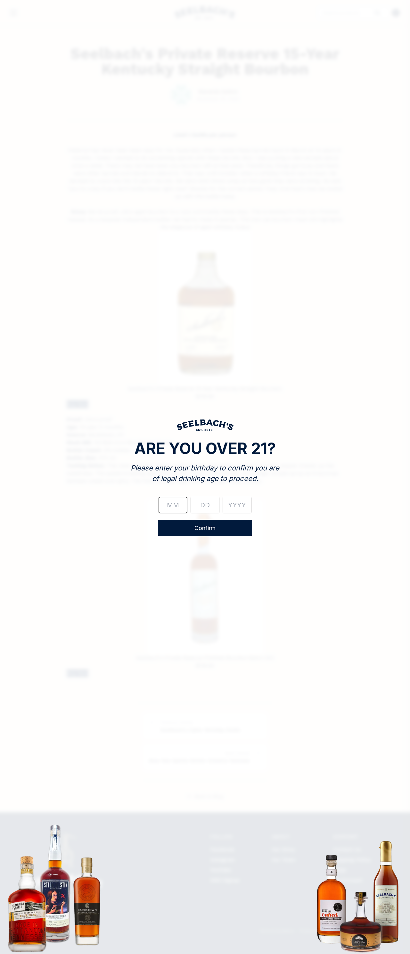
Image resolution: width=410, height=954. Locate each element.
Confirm (205, 528)
